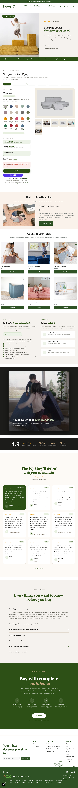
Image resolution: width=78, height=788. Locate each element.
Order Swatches (46, 223)
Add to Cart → (17, 170)
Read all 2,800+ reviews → (39, 568)
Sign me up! (25, 758)
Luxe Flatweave (42, 84)
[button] (74, 7)
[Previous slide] (3, 1)
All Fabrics (7, 84)
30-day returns (16, 180)
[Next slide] (74, 1)
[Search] (68, 7)
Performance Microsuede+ (19, 84)
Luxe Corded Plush (53, 84)
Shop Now (12, 271)
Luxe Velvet (31, 84)
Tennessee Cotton (65, 84)
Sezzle (26, 178)
